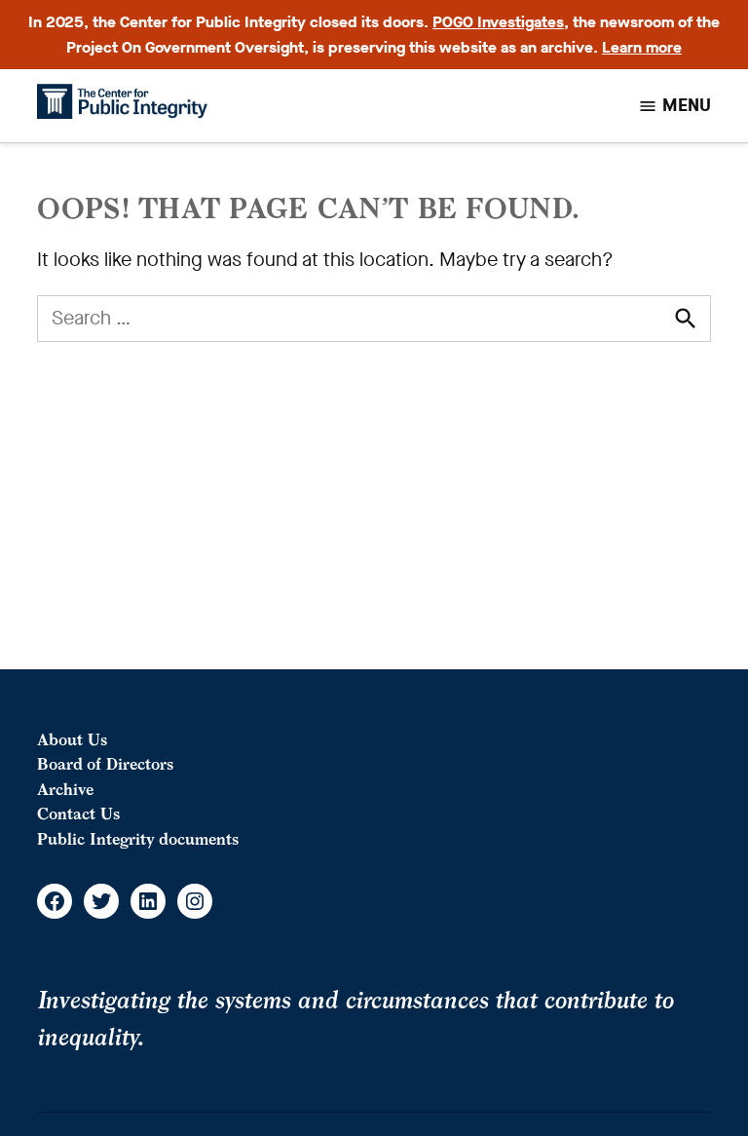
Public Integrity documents (138, 839)
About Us (72, 739)
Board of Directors (105, 764)
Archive (65, 789)
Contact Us (78, 813)
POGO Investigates (498, 22)
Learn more (642, 47)
